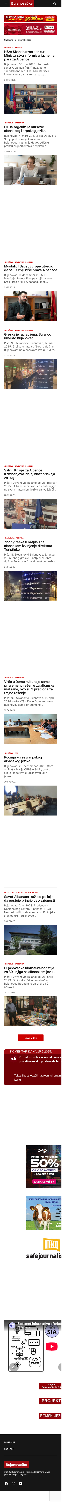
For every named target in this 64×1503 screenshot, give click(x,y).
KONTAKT (9, 1449)
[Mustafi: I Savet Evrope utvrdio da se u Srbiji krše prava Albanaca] (30, 306)
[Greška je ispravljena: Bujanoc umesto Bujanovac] (30, 374)
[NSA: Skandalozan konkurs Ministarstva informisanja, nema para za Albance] (30, 99)
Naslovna (8, 40)
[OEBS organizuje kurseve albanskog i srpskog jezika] (30, 170)
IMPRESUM (9, 1442)
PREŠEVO (18, 48)
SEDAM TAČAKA (31, 892)
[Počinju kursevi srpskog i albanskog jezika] (30, 801)
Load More (31, 1038)
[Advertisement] (32, 218)
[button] (6, 3)
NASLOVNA (19, 123)
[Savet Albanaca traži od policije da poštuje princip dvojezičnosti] (30, 940)
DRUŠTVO (9, 48)
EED (16, 753)
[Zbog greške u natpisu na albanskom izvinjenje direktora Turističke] (30, 586)
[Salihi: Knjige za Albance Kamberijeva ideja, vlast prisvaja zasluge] (30, 514)
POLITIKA (29, 262)
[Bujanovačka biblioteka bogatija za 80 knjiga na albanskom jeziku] (30, 1011)
